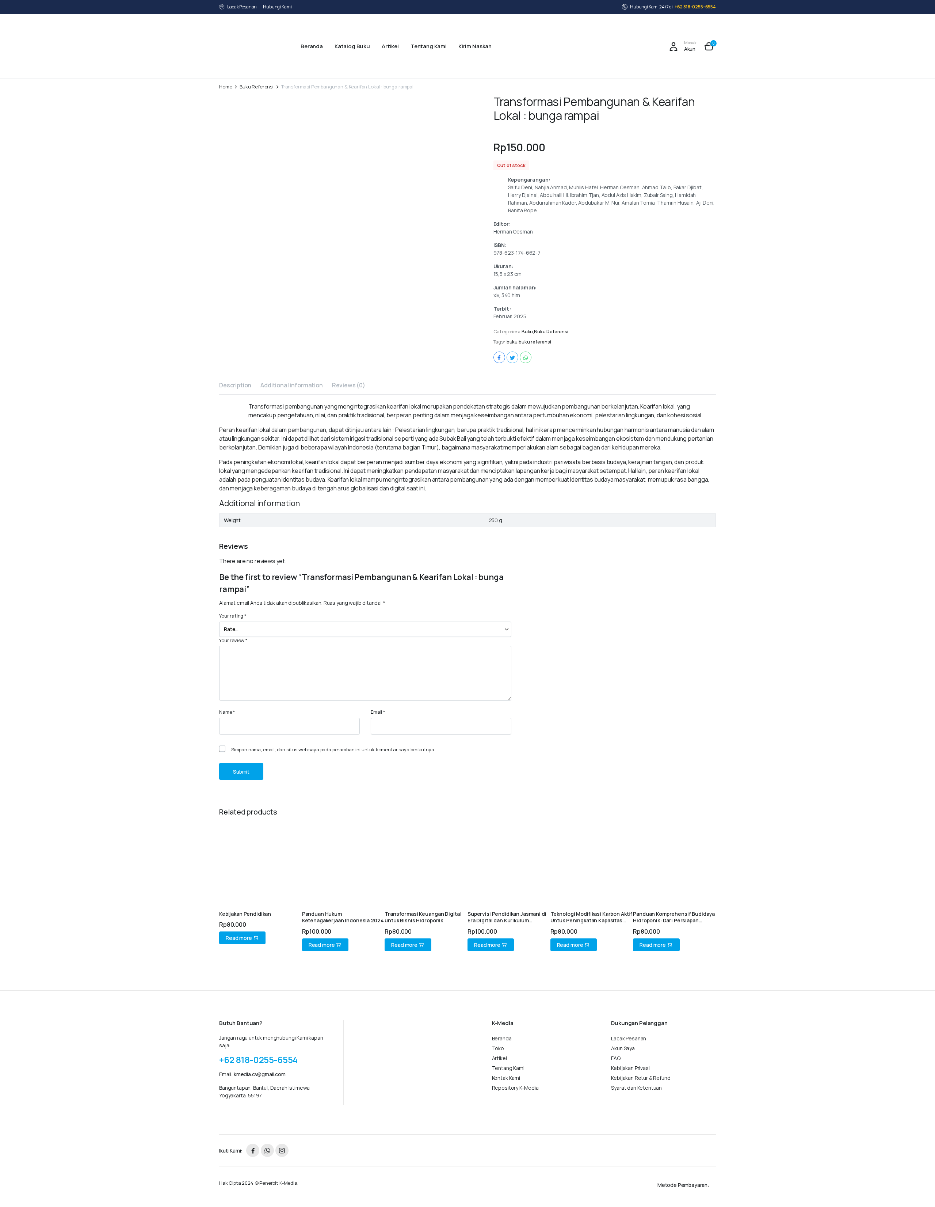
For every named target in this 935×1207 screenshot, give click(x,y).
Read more (239, 937)
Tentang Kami (429, 46)
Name (227, 712)
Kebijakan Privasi (630, 1067)
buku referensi (535, 341)
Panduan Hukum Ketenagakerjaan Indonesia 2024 (343, 917)
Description (235, 385)
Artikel (390, 46)
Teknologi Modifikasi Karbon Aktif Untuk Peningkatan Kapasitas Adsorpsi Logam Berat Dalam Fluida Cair (591, 923)
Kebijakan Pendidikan (245, 913)
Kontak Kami (506, 1077)
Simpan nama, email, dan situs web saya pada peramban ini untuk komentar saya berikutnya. (333, 749)
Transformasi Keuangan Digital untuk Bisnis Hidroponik (423, 917)
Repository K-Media (515, 1087)
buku (512, 341)
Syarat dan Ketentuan (636, 1087)
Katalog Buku (352, 46)
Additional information (291, 385)
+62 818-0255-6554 (695, 7)
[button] (709, 46)
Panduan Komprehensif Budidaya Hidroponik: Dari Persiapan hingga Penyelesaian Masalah (674, 920)
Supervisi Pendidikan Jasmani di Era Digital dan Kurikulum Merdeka (507, 920)
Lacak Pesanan (242, 7)
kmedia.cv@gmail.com (260, 1074)
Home (225, 86)
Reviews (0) (348, 385)
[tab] (235, 386)
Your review (233, 640)
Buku (527, 331)
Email (378, 712)
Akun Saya (623, 1048)
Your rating (233, 615)
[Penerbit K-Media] (251, 46)
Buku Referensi (257, 86)
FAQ (616, 1058)
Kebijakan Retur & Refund (640, 1077)
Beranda (312, 46)
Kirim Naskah (475, 46)
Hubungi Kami (277, 7)
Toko (498, 1048)
